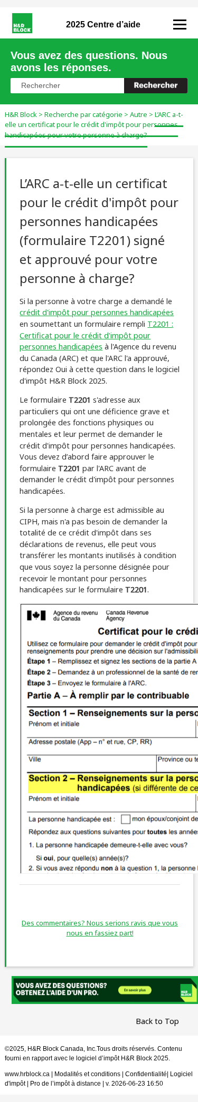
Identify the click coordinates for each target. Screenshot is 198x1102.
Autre (138, 114)
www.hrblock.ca (27, 1074)
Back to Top (157, 1021)
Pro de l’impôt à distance (65, 1083)
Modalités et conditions (87, 1074)
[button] (155, 85)
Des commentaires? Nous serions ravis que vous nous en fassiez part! (100, 928)
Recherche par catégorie (83, 114)
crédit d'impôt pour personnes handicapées (97, 312)
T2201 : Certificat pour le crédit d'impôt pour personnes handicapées (96, 335)
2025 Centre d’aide (103, 24)
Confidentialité (146, 1074)
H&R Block (21, 114)
